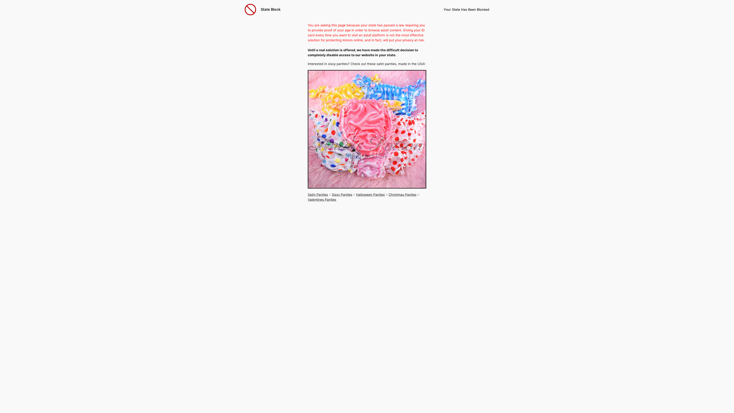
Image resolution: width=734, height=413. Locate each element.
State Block (271, 9)
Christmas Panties (403, 195)
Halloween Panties (370, 195)
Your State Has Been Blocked (466, 9)
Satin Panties (318, 195)
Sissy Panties (342, 195)
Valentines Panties (322, 200)
